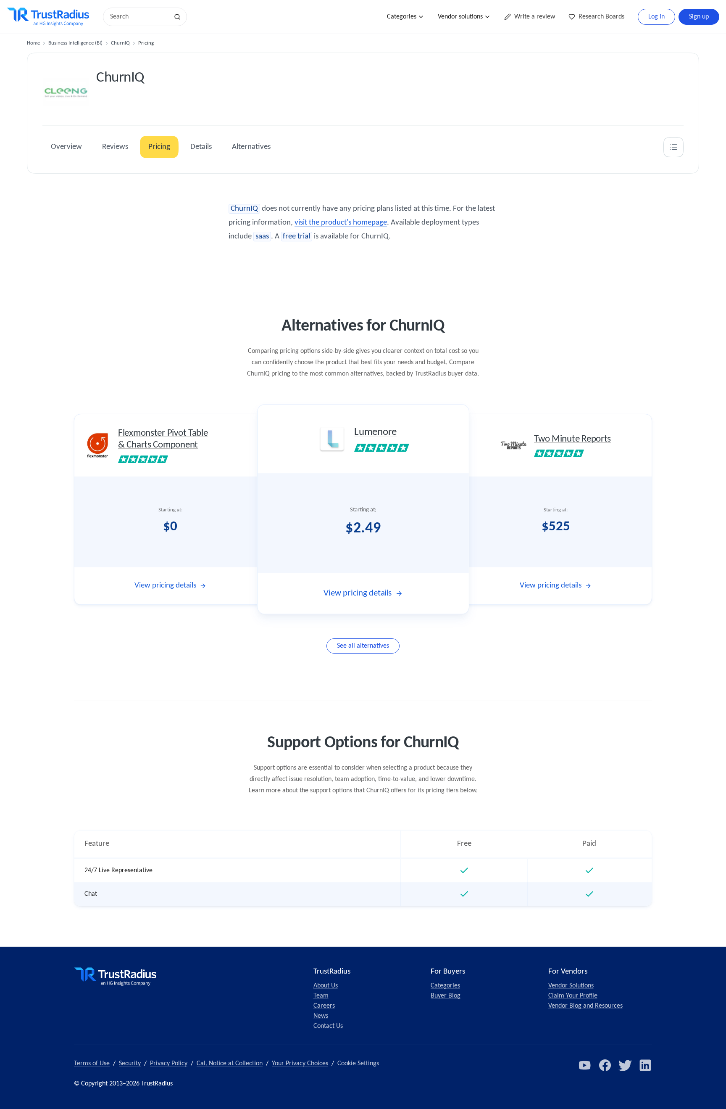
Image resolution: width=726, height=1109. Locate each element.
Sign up (699, 16)
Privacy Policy (168, 1063)
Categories (401, 16)
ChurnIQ (120, 43)
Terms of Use (92, 1063)
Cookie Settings (358, 1063)
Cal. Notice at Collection (230, 1063)
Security (130, 1063)
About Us (325, 985)
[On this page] (673, 147)
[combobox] (138, 17)
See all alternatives (363, 646)
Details (201, 147)
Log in (656, 16)
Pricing (159, 147)
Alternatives (251, 147)
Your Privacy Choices (300, 1063)
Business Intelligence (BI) (75, 43)
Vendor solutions (460, 16)
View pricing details (165, 586)
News (320, 1016)
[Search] (177, 17)
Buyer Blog (445, 996)
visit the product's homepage (341, 223)
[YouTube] (585, 1065)
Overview (66, 147)
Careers (324, 1006)
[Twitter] (625, 1065)
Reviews (115, 147)
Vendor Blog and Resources (585, 1006)
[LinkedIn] (645, 1065)
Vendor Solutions (571, 985)
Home (33, 43)
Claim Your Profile (572, 996)
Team (321, 996)
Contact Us (328, 1026)
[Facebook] (605, 1065)
